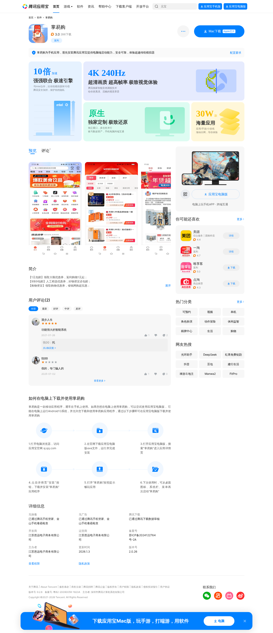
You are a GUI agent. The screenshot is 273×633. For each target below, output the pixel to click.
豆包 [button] (210, 364)
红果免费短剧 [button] (233, 354)
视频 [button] (210, 312)
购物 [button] (233, 331)
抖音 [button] (186, 364)
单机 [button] (233, 312)
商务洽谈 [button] (76, 586)
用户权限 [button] (124, 586)
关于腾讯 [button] (33, 586)
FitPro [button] (233, 373)
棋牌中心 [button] (186, 331)
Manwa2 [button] (210, 373)
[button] (36, 6)
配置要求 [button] (235, 52)
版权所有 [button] (112, 586)
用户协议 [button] (165, 586)
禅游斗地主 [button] (187, 373)
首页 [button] (31, 17)
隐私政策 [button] (84, 563)
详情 (231, 235)
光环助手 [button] (186, 354)
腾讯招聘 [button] (88, 586)
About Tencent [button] (49, 586)
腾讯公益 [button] (100, 586)
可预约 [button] (186, 312)
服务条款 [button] (64, 586)
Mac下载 (222, 31)
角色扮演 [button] (186, 321)
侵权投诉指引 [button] (150, 586)
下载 (232, 267)
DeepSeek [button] (210, 354)
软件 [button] (39, 17)
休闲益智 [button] (233, 321)
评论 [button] (45, 150)
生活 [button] (210, 331)
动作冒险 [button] (210, 321)
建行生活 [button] (233, 364)
